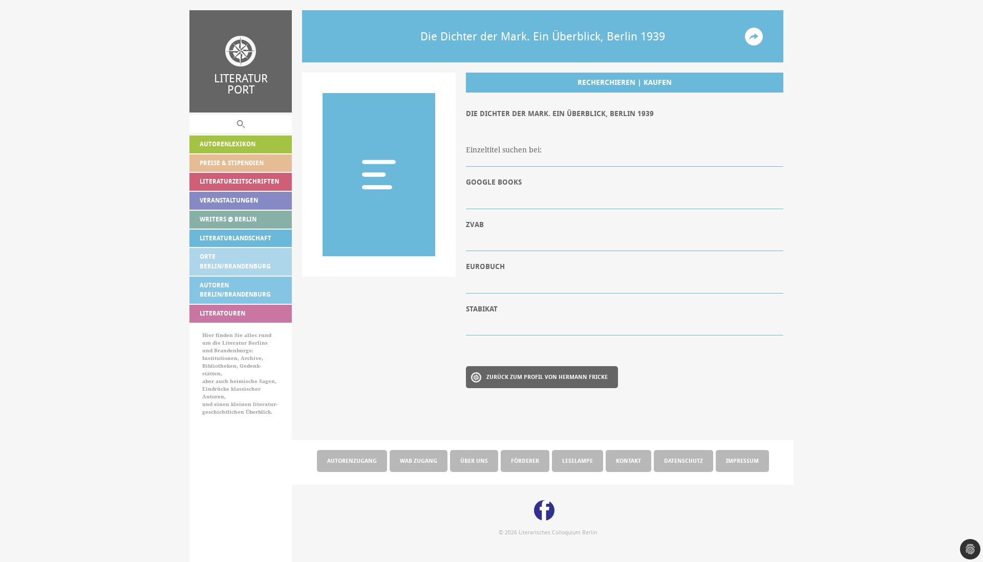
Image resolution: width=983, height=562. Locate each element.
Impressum (742, 460)
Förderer (525, 460)
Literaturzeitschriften (239, 181)
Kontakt (628, 460)
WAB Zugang (418, 460)
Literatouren (222, 313)
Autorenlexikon (227, 144)
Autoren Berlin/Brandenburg (235, 290)
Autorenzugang (352, 460)
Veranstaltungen (229, 200)
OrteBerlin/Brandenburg (235, 261)
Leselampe (577, 460)
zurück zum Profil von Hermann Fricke (547, 376)
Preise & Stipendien (232, 163)
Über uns (474, 460)
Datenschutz (683, 460)
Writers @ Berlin (228, 219)
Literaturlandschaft (235, 238)
